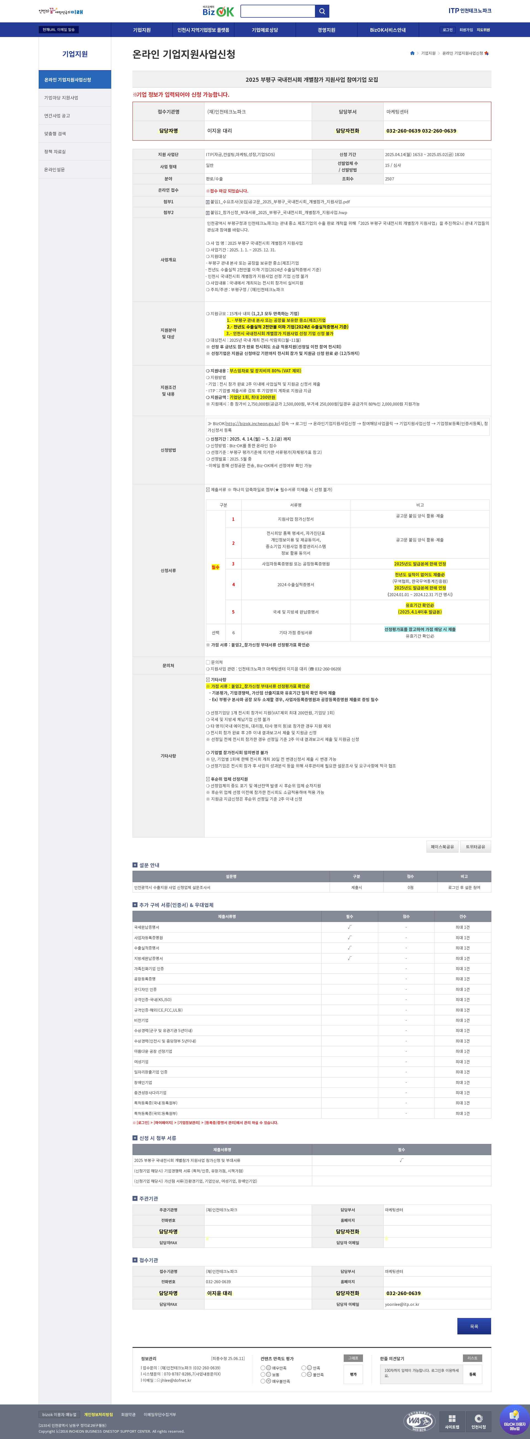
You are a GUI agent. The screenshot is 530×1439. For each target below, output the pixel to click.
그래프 (353, 1358)
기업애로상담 (265, 29)
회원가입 (466, 29)
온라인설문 (54, 169)
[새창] (61, 11)
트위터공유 (475, 846)
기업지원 (142, 29)
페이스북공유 (442, 846)
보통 (275, 1374)
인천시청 (478, 1427)
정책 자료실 (55, 151)
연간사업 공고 (57, 115)
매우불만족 (281, 1381)
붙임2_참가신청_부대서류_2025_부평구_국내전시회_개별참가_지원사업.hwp (278, 212)
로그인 (448, 29)
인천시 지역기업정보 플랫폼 (203, 29)
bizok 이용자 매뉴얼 (59, 1414)
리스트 (473, 1358)
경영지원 (326, 29)
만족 (316, 1368)
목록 (474, 1326)
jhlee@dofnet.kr (176, 1380)
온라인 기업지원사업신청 (67, 79)
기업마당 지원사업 (61, 97)
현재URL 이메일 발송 (59, 29)
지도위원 (483, 29)
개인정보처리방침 (98, 1414)
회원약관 (128, 1414)
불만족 (318, 1374)
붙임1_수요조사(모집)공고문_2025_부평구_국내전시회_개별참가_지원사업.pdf (280, 201)
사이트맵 (452, 1427)
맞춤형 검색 (55, 133)
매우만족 (279, 1368)
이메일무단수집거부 (160, 1414)
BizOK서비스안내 (388, 29)
